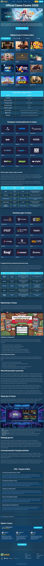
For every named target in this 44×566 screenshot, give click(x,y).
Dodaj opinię (38, 527)
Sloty (37, 38)
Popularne (5, 38)
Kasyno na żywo (16, 38)
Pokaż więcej (22, 544)
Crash (27, 38)
